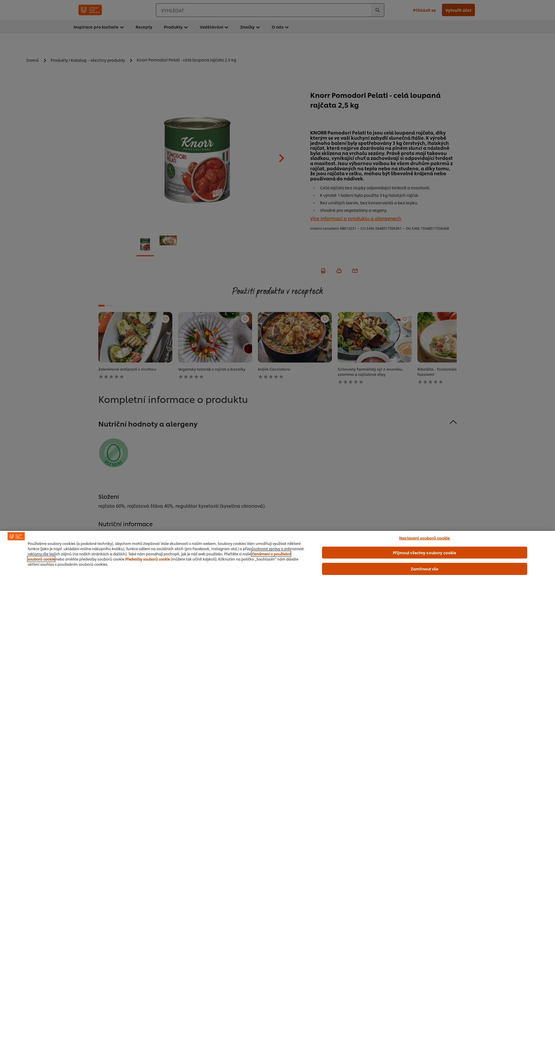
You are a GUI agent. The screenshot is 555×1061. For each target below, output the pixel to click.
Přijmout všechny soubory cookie (424, 552)
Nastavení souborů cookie (424, 537)
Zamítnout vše (425, 568)
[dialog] (277, 795)
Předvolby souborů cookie (147, 558)
